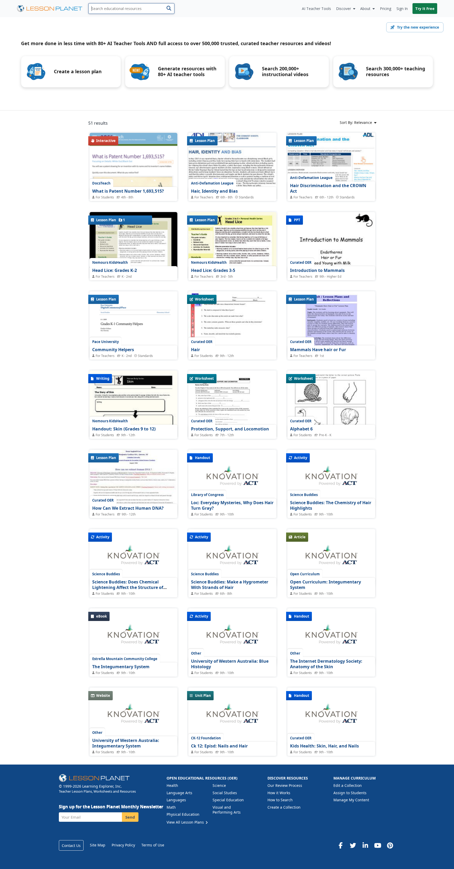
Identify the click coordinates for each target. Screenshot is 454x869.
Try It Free (425, 8)
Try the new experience (418, 27)
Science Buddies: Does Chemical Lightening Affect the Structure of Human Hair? (127, 587)
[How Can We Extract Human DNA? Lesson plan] (133, 483)
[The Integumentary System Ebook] (133, 637)
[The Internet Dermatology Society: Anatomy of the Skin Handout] (331, 637)
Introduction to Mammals (317, 270)
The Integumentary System (120, 667)
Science (219, 785)
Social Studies (225, 792)
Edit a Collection (347, 785)
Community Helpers (113, 349)
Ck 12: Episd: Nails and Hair (219, 746)
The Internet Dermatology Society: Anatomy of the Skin (326, 664)
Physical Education (183, 814)
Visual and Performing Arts (227, 810)
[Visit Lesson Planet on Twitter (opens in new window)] (353, 845)
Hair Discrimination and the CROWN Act (328, 188)
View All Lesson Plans (186, 822)
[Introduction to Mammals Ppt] (331, 245)
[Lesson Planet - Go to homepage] (52, 8)
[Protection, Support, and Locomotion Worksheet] (232, 414)
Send (130, 817)
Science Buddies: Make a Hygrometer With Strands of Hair (229, 585)
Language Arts (179, 792)
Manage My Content (351, 799)
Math (171, 807)
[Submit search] (168, 8)
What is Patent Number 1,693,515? (128, 191)
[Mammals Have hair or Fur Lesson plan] (331, 324)
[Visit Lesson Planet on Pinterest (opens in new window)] (390, 845)
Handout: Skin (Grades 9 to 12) (124, 429)
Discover (343, 8)
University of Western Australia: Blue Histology (230, 664)
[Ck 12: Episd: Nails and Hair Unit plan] (232, 716)
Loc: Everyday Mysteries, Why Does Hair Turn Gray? (232, 505)
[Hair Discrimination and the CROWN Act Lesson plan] (331, 194)
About (365, 8)
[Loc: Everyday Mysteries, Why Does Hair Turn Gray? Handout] (232, 478)
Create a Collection (284, 807)
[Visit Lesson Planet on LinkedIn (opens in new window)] (365, 845)
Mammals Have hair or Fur (318, 349)
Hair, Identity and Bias (214, 191)
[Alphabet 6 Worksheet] (331, 432)
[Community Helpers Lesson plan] (133, 346)
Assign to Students (350, 792)
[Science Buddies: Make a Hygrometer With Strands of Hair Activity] (232, 558)
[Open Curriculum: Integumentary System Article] (331, 558)
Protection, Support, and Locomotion (230, 429)
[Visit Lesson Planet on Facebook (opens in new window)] (340, 845)
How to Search (280, 799)
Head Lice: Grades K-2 (114, 270)
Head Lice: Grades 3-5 (213, 270)
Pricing (385, 8)
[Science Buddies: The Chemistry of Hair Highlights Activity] (331, 478)
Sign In (402, 8)
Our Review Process (284, 785)
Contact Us (71, 845)
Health (172, 785)
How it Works (278, 792)
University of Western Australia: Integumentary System (125, 743)
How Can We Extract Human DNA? (128, 508)
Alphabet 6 (301, 429)
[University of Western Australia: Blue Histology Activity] (232, 637)
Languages (176, 799)
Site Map (97, 844)
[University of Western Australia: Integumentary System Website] (133, 716)
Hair (195, 349)
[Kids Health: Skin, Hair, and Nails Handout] (331, 716)
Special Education (228, 799)
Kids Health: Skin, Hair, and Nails (324, 746)
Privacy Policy (123, 844)
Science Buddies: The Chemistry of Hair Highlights (330, 505)
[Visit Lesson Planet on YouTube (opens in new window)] (377, 845)
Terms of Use (152, 844)
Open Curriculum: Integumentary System (325, 585)
